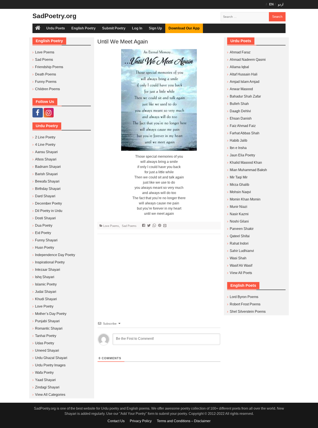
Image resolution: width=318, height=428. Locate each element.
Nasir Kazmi (239, 214)
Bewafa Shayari (47, 181)
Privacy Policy (141, 421)
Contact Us (116, 421)
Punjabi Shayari (47, 321)
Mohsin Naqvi (240, 192)
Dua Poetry (43, 225)
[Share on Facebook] (144, 226)
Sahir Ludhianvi (242, 251)
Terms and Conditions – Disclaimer (183, 421)
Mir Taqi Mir (238, 177)
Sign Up (155, 28)
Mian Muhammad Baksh (248, 170)
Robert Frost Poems (245, 304)
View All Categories (50, 394)
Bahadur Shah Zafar (245, 96)
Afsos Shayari (45, 159)
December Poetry (48, 203)
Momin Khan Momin (245, 199)
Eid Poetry (43, 233)
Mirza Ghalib (239, 184)
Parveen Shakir (242, 229)
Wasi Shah (238, 258)
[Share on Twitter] (149, 226)
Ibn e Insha (238, 148)
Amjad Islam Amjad (244, 81)
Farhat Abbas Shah (244, 133)
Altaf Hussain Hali (243, 74)
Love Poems (111, 226)
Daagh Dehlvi (240, 111)
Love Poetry (44, 306)
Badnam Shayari (48, 166)
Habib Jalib (238, 140)
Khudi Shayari (46, 299)
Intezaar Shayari (47, 269)
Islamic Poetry (46, 284)
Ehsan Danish (241, 118)
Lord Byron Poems (244, 297)
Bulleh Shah (239, 104)
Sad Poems (129, 226)
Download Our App (184, 28)
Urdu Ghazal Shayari (51, 358)
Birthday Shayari (48, 189)
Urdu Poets (55, 28)
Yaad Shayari (45, 380)
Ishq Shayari (44, 277)
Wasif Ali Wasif (241, 265)
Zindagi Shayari (47, 387)
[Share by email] (165, 226)
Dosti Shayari (45, 218)
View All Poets (241, 273)
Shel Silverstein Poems (248, 311)
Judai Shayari (45, 291)
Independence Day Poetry (55, 255)
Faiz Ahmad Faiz (243, 126)
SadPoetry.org (54, 15)
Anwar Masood (241, 89)
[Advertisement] (159, 271)
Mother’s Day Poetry (50, 314)
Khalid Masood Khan (246, 162)
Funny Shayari (46, 240)
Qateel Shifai (240, 236)
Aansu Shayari (46, 152)
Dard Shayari (45, 196)
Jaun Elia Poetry (242, 155)
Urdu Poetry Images (50, 365)
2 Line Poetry (45, 137)
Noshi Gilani (239, 221)
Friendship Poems (49, 67)
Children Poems (47, 89)
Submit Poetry (113, 28)
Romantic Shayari (49, 328)
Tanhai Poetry (45, 336)
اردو (280, 4)
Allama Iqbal (239, 67)
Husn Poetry (44, 247)
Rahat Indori (239, 243)
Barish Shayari (46, 174)
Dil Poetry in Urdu (48, 211)
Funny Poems (45, 81)
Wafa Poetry (44, 372)
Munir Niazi (238, 206)
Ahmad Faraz (240, 52)
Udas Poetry (44, 343)
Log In (137, 28)
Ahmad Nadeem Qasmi (248, 59)
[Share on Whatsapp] (155, 226)
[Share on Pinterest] (160, 226)
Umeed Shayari (47, 350)
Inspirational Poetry (50, 262)
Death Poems (45, 74)
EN (271, 4)
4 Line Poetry (45, 144)
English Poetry (83, 28)
